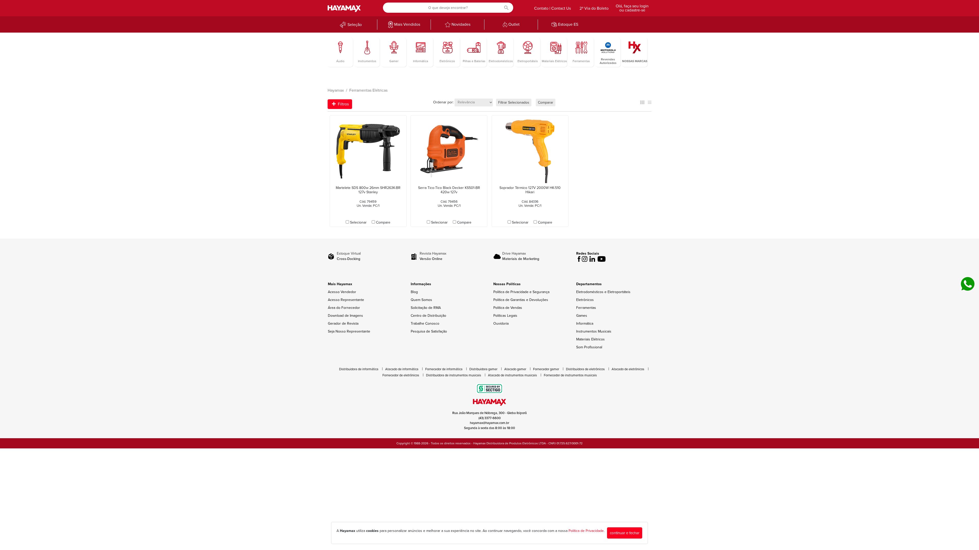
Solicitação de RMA (426, 308)
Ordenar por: (443, 102)
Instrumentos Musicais (593, 331)
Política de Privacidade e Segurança (521, 292)
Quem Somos (421, 300)
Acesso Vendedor (342, 292)
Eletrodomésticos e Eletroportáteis (603, 292)
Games (581, 315)
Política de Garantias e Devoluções (520, 300)
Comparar (545, 102)
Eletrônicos (585, 300)
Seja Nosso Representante (349, 331)
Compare (383, 222)
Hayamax (336, 90)
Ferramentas (586, 308)
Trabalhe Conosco (425, 323)
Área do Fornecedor (344, 308)
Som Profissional (589, 347)
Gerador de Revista (343, 323)
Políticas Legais (505, 315)
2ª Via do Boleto (594, 8)
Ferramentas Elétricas (368, 90)
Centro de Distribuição (428, 315)
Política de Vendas (507, 308)
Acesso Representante (346, 300)
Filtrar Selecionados (513, 102)
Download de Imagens (345, 315)
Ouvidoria (501, 323)
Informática (584, 323)
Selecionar (358, 222)
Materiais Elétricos (590, 339)
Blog (414, 292)
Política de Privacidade (586, 531)
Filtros (343, 104)
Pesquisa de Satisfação (429, 331)
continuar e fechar (624, 533)
